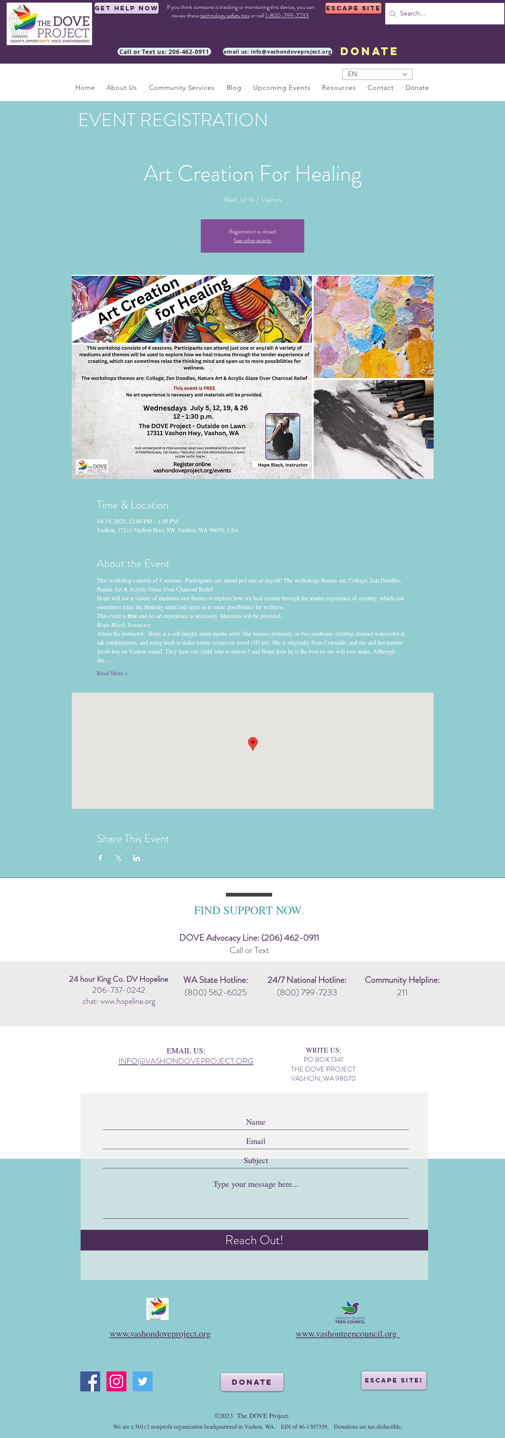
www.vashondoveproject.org (160, 1333)
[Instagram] (116, 1381)
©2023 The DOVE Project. (252, 1415)
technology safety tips (225, 15)
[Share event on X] (118, 858)
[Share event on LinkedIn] (136, 858)
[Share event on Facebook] (100, 858)
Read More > (112, 673)
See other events (252, 240)
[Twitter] (143, 1381)
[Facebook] (90, 1381)
